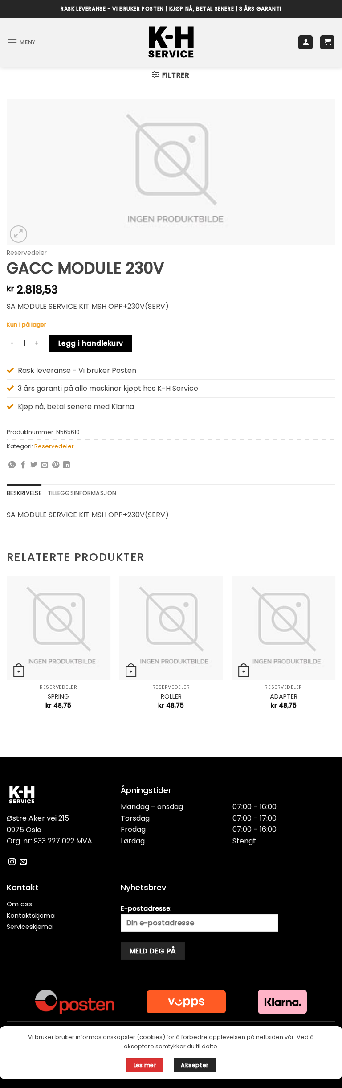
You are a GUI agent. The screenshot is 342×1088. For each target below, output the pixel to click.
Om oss (19, 904)
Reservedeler (27, 253)
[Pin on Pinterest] (55, 465)
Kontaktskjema (31, 915)
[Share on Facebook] (23, 465)
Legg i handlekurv (90, 343)
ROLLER (171, 696)
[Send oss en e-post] (23, 862)
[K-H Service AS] (171, 42)
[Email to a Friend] (44, 465)
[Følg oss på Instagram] (12, 862)
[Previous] (7, 650)
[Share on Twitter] (33, 465)
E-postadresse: (146, 908)
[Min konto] (305, 42)
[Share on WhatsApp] (12, 465)
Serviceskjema (30, 926)
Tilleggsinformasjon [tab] (82, 493)
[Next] (335, 650)
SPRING (58, 696)
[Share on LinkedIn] (66, 465)
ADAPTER (283, 696)
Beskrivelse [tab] (24, 493)
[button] (21, 42)
